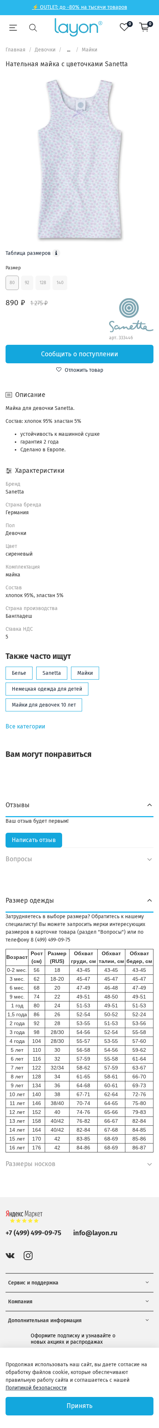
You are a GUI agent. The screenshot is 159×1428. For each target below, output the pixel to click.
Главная (16, 50)
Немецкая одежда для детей (47, 689)
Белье (19, 673)
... (68, 50)
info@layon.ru (95, 1233)
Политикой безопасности (36, 1388)
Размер (13, 267)
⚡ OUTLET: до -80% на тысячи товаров (79, 7)
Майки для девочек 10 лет (44, 705)
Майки (89, 50)
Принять (79, 1406)
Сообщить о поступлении (79, 354)
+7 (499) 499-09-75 (33, 1233)
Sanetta (52, 673)
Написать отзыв (34, 839)
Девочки (45, 50)
